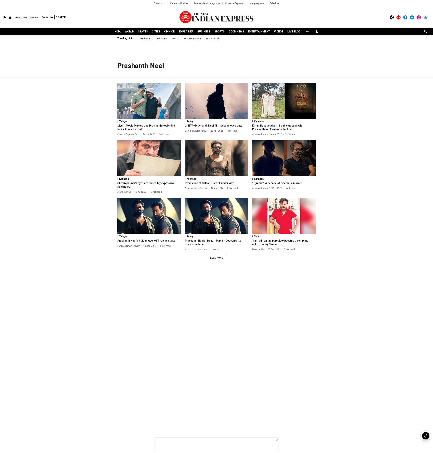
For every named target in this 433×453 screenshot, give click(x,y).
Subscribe (47, 17)
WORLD (129, 31)
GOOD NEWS (236, 31)
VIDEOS (278, 31)
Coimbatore (145, 38)
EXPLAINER (186, 31)
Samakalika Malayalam (206, 3)
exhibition (162, 38)
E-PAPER (60, 17)
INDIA (117, 31)
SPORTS (219, 31)
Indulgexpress (256, 3)
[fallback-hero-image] (149, 101)
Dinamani (159, 3)
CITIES (156, 31)
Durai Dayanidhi (192, 38)
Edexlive (274, 3)
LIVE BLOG (294, 31)
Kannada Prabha (179, 3)
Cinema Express (234, 3)
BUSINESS (203, 31)
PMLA (175, 38)
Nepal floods (213, 38)
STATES (143, 31)
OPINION (169, 31)
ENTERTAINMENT (259, 31)
